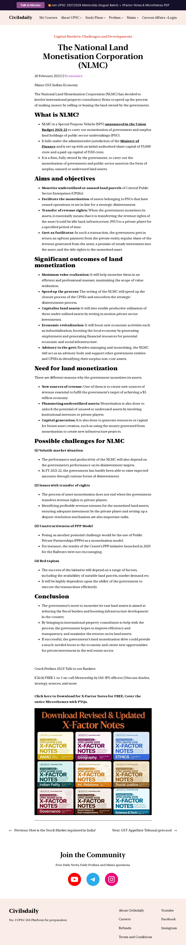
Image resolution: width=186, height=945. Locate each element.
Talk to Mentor (30, 5)
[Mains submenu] (138, 18)
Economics (73, 76)
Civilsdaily (20, 17)
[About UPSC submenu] (81, 18)
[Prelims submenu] (122, 18)
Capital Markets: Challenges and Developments (93, 36)
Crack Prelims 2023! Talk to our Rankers (65, 669)
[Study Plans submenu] (105, 18)
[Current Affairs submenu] (167, 18)
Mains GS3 (43, 85)
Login (172, 17)
